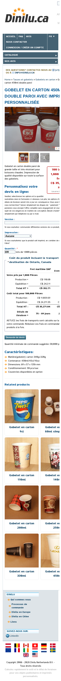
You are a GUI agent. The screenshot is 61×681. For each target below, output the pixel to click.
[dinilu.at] (8, 645)
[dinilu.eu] (8, 650)
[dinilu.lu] (35, 650)
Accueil (11, 36)
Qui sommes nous (21, 599)
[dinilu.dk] (53, 645)
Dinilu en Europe (21, 612)
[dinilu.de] (44, 645)
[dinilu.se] (53, 650)
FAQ (21, 36)
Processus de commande (19, 606)
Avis (28, 36)
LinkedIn (14, 636)
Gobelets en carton (45, 79)
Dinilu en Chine (20, 616)
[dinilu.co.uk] (26, 655)
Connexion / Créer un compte (25, 47)
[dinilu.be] (17, 645)
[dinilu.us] (35, 655)
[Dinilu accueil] (26, 15)
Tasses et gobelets (23, 79)
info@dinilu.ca (24, 72)
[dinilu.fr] (17, 650)
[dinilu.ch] (35, 645)
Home (8, 79)
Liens (14, 621)
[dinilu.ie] (26, 650)
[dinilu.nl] (44, 650)
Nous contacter (16, 42)
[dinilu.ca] (26, 645)
